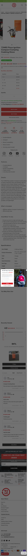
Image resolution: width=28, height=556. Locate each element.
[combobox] (3, 281)
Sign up (7, 283)
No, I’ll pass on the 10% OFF (7, 285)
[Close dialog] (26, 270)
